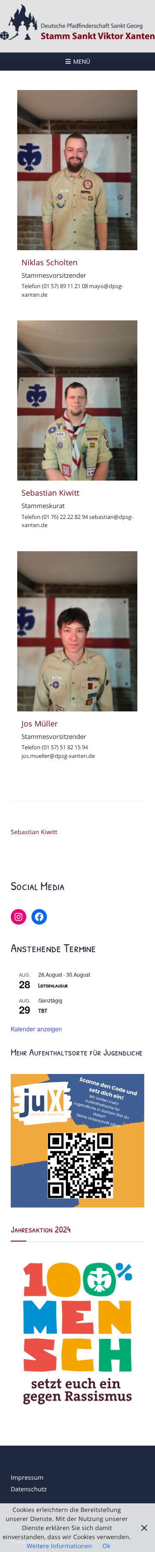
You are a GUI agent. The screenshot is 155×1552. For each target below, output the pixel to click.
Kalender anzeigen (36, 1028)
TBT (42, 1010)
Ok (106, 1546)
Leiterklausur (53, 985)
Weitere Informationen (59, 1546)
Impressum (27, 1477)
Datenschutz (29, 1489)
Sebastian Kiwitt (34, 832)
